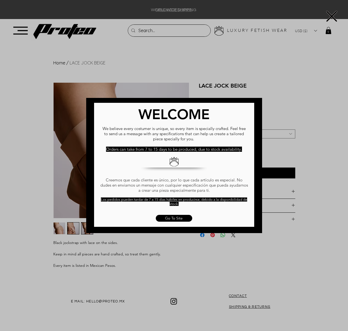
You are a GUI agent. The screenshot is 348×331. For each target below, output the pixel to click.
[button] (331, 16)
